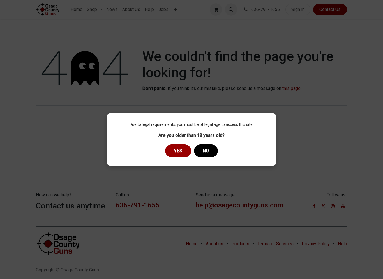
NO (206, 150)
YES (178, 150)
